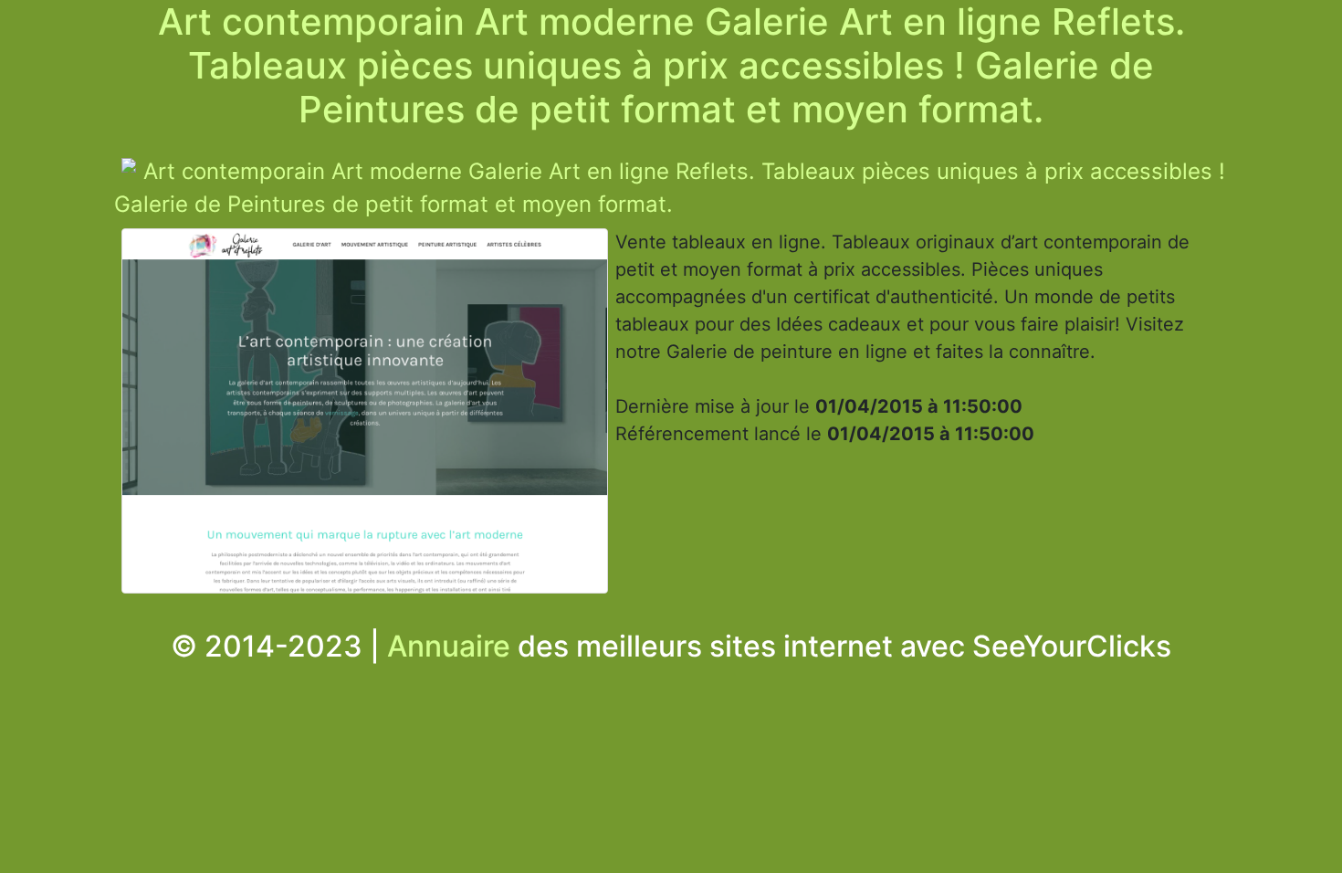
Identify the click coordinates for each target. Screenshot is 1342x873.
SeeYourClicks (1071, 646)
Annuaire (448, 646)
